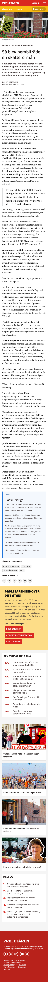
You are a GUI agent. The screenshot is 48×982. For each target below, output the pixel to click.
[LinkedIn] (15, 581)
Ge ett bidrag (13, 641)
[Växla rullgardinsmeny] (44, 3)
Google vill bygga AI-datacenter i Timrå (23, 712)
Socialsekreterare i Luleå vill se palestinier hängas (20, 892)
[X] (9, 581)
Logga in (35, 3)
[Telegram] (20, 581)
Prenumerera (39, 9)
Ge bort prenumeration (19, 635)
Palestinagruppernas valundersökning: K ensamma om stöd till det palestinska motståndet (24, 914)
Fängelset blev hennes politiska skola (24, 691)
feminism (26, 566)
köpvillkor (22, 965)
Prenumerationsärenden (12, 962)
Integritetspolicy (9, 965)
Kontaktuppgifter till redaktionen (15, 960)
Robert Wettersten (10, 82)
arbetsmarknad (11, 566)
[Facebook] (4, 581)
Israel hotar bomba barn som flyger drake (22, 792)
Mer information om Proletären (14, 967)
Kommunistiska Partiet (27, 946)
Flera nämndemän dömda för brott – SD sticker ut (27, 677)
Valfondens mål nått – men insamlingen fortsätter (26, 663)
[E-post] (30, 581)
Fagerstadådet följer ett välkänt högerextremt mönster (21, 899)
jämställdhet (10, 570)
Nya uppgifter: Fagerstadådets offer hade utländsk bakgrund (23, 885)
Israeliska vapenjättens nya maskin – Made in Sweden (23, 905)
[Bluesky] (25, 581)
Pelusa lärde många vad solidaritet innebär (24, 684)
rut (22, 570)
